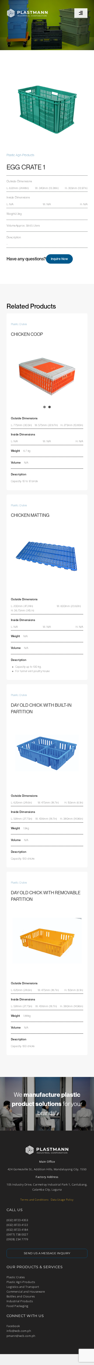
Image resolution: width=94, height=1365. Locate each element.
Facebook (13, 1326)
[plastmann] (27, 8)
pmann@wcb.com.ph (21, 1336)
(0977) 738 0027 (17, 1234)
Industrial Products (20, 1301)
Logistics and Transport (23, 1287)
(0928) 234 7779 (17, 1239)
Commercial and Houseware (26, 1291)
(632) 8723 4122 (17, 1225)
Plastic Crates (16, 1277)
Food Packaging (17, 1306)
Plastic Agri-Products (21, 1282)
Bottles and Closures (21, 1296)
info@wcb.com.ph (19, 1331)
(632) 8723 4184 (17, 1230)
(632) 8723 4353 (17, 1220)
